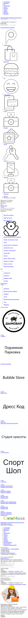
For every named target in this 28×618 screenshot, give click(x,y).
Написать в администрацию (8, 553)
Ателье (5, 296)
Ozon (5, 302)
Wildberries (6, 304)
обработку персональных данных (17, 572)
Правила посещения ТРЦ (10, 545)
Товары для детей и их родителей (12, 237)
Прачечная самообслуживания (11, 299)
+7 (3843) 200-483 (5, 549)
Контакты (12, 17)
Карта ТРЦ (3, 23)
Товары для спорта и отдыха (11, 239)
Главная (6, 196)
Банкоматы (6, 288)
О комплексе (7, 1)
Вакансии (6, 14)
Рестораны (6, 275)
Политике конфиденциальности (16, 611)
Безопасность (18, 17)
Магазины (6, 3)
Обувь (5, 242)
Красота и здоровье (8, 261)
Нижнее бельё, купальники (10, 245)
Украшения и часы (8, 247)
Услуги (5, 7)
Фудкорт (6, 281)
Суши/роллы (7, 273)
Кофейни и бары (8, 278)
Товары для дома (8, 263)
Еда (4, 4)
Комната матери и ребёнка (10, 291)
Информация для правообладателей (10, 522)
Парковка (6, 294)
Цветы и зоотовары (9, 266)
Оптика (5, 255)
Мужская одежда (8, 220)
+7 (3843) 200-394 (5, 551)
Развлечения (7, 5)
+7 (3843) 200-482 (14, 549)
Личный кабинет (5, 17)
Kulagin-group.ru (5, 558)
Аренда (5, 11)
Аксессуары (7, 253)
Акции (5, 9)
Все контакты (7, 543)
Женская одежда (8, 217)
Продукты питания (8, 215)
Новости (6, 8)
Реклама (6, 12)
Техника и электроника (10, 250)
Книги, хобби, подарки (9, 258)
